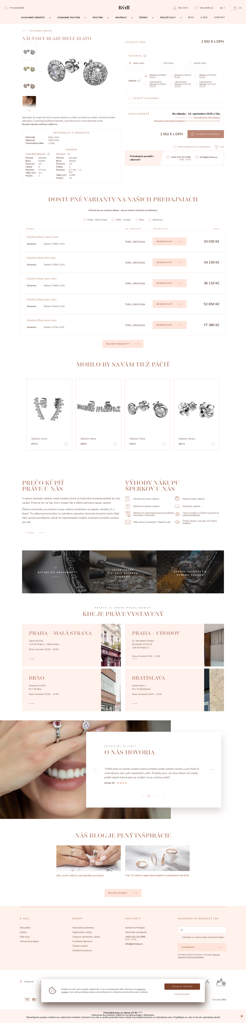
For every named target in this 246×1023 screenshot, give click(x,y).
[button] (95, 769)
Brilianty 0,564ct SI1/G (182, 76)
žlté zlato (168, 63)
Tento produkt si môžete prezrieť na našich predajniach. (201, 514)
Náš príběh (25, 927)
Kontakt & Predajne (135, 927)
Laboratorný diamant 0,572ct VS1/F (182, 84)
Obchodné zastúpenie (136, 932)
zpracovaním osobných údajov (209, 937)
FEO (224, 999)
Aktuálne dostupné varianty (169, 120)
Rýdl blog (25, 936)
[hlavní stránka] (124, 10)
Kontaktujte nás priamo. (207, 117)
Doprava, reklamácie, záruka (86, 936)
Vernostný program (29, 941)
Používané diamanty (82, 941)
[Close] (242, 1016)
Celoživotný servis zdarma (146, 498)
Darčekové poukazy (82, 950)
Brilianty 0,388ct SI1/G (157, 76)
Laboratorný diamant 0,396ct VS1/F (157, 84)
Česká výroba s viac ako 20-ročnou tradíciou (200, 522)
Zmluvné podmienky (195, 957)
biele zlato (138, 63)
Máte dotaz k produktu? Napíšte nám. (152, 522)
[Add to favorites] (65, 445)
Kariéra (23, 932)
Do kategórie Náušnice (40, 31)
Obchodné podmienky (83, 927)
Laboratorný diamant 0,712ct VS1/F (207, 84)
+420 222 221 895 (181, 157)
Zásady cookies (80, 945)
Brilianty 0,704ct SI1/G (207, 76)
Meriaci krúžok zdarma (193, 498)
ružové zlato (200, 63)
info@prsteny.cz (209, 157)
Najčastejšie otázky (82, 932)
